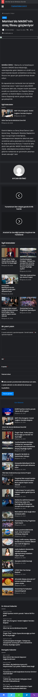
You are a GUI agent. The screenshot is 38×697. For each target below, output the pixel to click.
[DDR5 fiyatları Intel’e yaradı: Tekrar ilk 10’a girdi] (7, 412)
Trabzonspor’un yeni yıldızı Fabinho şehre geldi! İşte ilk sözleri (25, 492)
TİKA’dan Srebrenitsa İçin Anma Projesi (28, 276)
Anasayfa (6, 13)
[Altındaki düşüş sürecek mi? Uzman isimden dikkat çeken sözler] (7, 582)
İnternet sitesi (6, 374)
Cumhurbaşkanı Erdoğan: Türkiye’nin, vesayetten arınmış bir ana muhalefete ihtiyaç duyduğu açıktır (27, 264)
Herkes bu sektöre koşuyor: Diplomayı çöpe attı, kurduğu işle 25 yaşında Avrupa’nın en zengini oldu (25, 503)
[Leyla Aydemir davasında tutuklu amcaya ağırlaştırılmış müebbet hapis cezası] (7, 552)
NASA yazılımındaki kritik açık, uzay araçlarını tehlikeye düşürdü (24, 532)
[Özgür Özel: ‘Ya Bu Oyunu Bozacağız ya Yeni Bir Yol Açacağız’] (10, 252)
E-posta (5, 366)
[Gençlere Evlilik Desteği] (7, 564)
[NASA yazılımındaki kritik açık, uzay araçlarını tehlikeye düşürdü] (7, 532)
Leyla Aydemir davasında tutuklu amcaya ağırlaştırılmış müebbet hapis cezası (24, 552)
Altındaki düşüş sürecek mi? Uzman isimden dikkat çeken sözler (25, 581)
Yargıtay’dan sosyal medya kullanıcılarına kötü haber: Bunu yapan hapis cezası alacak (10, 312)
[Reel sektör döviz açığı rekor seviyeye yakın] (7, 514)
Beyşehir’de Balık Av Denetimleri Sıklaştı (22, 455)
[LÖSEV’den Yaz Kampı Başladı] (7, 573)
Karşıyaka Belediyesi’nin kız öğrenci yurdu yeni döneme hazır (8, 288)
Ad (3, 359)
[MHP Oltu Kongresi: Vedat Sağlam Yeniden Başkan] (7, 113)
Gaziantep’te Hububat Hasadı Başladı (23, 590)
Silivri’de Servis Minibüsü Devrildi (15, 2)
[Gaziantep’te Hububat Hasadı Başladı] (7, 591)
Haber (12, 13)
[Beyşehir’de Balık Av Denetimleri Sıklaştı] (7, 457)
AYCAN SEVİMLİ (9, 30)
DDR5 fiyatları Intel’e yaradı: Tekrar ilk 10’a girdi (25, 410)
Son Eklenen (19, 402)
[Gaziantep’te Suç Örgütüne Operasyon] (28, 301)
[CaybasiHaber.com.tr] (19, 6)
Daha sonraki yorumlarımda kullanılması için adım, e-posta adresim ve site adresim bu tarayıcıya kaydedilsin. (19, 385)
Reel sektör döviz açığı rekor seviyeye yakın (25, 513)
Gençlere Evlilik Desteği (23, 561)
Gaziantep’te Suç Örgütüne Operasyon (28, 309)
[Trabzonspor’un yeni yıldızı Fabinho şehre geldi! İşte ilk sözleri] (7, 493)
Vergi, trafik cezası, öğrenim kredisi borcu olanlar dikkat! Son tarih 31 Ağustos (25, 541)
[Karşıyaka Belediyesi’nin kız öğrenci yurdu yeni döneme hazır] (10, 279)
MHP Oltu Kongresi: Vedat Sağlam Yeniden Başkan (24, 419)
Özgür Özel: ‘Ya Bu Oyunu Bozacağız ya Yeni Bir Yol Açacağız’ (9, 261)
